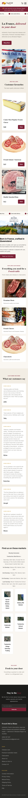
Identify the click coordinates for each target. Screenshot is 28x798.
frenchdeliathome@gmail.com (10, 739)
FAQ (3, 788)
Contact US (5, 764)
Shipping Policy (6, 782)
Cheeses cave (6, 750)
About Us (4, 758)
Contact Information (8, 773)
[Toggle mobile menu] (25, 3)
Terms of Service (7, 785)
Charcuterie (5, 755)
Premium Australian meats (9, 752)
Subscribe (14, 709)
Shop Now (7, 43)
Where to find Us (7, 761)
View (21, 127)
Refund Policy (6, 779)
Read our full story (7, 256)
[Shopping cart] (22, 3)
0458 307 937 (6, 737)
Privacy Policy (6, 776)
